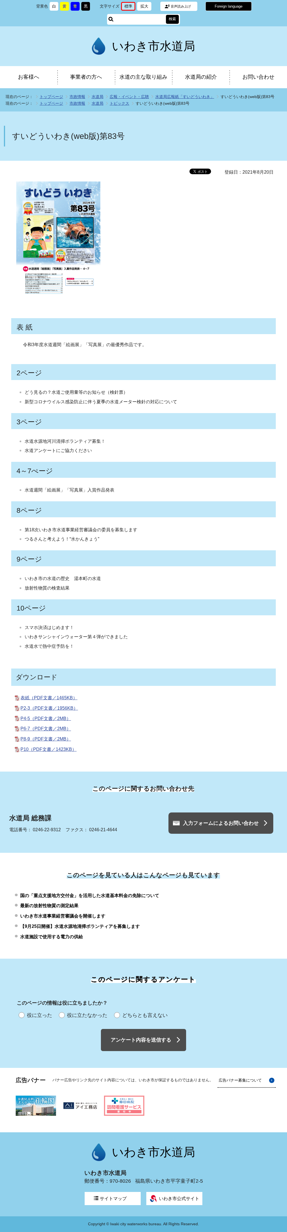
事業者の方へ (86, 77)
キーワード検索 (111, 19)
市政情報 (77, 96)
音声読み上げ (181, 6)
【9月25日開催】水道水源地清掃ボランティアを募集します (80, 926)
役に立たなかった (87, 1015)
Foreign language (228, 6)
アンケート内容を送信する (141, 1040)
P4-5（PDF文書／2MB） (45, 718)
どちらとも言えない (145, 1015)
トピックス (119, 103)
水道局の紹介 (201, 77)
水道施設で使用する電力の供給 (51, 936)
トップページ (51, 96)
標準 (129, 7)
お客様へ (28, 77)
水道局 (97, 96)
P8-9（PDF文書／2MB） (45, 739)
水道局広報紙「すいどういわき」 (184, 96)
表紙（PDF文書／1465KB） (48, 697)
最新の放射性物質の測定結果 (49, 905)
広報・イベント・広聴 (129, 96)
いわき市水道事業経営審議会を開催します (62, 916)
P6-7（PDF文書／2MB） (45, 728)
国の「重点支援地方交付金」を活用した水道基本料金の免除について (89, 895)
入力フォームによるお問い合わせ (221, 823)
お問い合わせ (258, 77)
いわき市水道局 (153, 46)
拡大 (145, 7)
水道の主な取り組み (143, 77)
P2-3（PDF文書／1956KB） (49, 708)
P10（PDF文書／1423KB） (48, 749)
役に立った (39, 1015)
